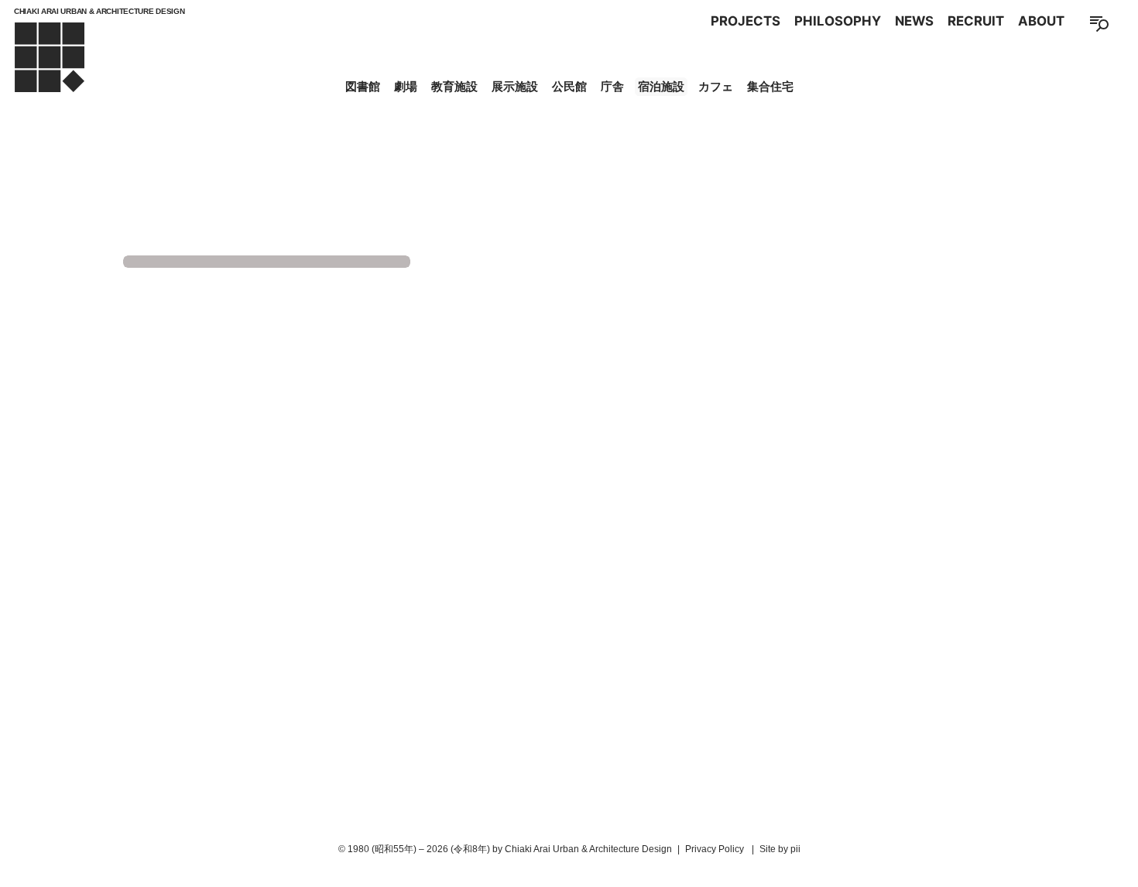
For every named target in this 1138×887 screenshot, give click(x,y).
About (1041, 21)
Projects (745, 21)
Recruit (976, 21)
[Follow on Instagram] (536, 824)
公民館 (569, 86)
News (914, 21)
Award (515, 581)
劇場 (405, 86)
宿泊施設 (661, 86)
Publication (592, 581)
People (456, 581)
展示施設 (515, 86)
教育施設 (454, 86)
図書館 (362, 86)
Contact (676, 581)
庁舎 (612, 86)
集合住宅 (770, 86)
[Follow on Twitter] (569, 824)
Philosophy (837, 21)
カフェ (715, 86)
